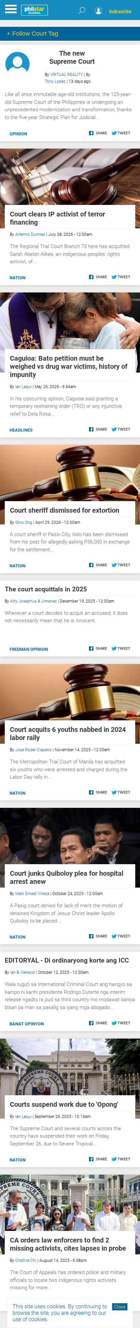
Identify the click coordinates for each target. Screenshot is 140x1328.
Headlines (21, 430)
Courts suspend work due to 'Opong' (64, 1104)
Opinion (18, 133)
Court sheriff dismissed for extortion (64, 510)
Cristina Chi (25, 1260)
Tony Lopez (55, 81)
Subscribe (120, 11)
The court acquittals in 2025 (46, 589)
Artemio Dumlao (30, 234)
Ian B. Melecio (22, 972)
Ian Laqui (23, 386)
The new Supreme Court (72, 57)
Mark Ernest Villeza (32, 893)
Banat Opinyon (27, 1023)
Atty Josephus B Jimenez (33, 601)
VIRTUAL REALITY (66, 74)
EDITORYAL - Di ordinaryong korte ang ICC (67, 960)
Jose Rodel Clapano (33, 749)
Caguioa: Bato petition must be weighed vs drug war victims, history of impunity (68, 366)
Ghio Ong (23, 522)
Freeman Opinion (29, 649)
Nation (17, 277)
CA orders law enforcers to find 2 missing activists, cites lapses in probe (68, 1244)
